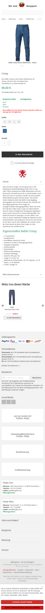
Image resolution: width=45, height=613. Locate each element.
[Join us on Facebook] (4, 401)
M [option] (9, 122)
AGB (36, 570)
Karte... (37, 486)
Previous (3, 306)
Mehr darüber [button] (23, 595)
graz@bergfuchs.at (15, 490)
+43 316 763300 (15, 488)
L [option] (14, 122)
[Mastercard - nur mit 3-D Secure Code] (30, 341)
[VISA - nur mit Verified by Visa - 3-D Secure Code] (21, 341)
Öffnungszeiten (9, 493)
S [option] (4, 122)
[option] (5, 131)
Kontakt (20, 570)
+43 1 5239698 (15, 507)
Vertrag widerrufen (9, 570)
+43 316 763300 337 (22, 416)
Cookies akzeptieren (22, 602)
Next (42, 306)
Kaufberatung (22, 452)
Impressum (29, 570)
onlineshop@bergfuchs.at (22, 434)
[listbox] (22, 122)
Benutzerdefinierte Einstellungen (22, 608)
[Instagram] (8, 401)
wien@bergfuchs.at (15, 509)
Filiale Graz (8, 483)
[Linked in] (13, 401)
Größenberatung (22, 470)
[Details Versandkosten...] (10, 366)
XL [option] (19, 122)
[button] (21, 66)
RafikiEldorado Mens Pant (12, 308)
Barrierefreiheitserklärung (23, 572)
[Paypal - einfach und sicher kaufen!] (5, 341)
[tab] (22, 182)
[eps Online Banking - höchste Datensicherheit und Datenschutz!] (13, 341)
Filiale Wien (8, 501)
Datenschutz (7, 572)
